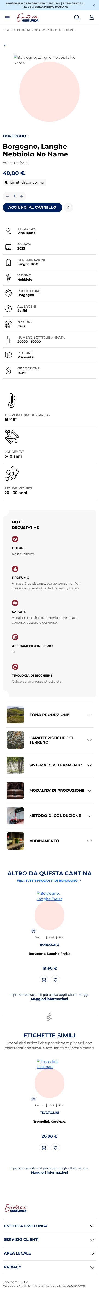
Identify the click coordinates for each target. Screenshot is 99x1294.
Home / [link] (8, 30)
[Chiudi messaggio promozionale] (94, 5)
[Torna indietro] (49, 45)
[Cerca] (77, 17)
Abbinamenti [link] (24, 30)
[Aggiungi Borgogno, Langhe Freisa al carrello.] (43, 979)
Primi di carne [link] (65, 29)
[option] (49, 938)
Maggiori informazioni (49, 999)
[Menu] (7, 17)
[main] (49, 607)
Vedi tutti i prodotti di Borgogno (47, 880)
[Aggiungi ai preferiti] (68, 207)
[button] (49, 90)
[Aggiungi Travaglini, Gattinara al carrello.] (43, 1147)
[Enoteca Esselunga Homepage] (16, 1207)
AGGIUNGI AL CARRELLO (32, 207)
